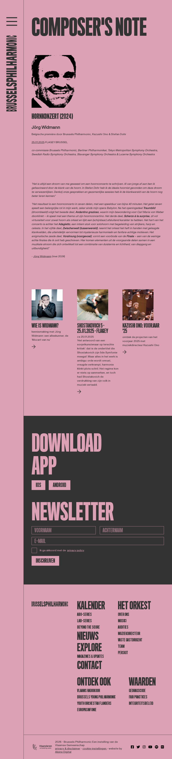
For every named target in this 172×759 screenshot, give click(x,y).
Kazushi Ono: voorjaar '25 (140, 328)
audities (123, 627)
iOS (38, 485)
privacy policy (75, 550)
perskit (123, 652)
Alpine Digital (63, 752)
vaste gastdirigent (130, 640)
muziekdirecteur (129, 633)
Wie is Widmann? (45, 325)
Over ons (123, 614)
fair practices (138, 697)
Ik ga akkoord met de (62, 550)
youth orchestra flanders (94, 703)
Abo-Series (84, 614)
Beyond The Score (88, 627)
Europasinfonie (86, 709)
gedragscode (137, 690)
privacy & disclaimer (67, 748)
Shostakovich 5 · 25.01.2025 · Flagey (92, 328)
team (121, 646)
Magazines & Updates (90, 656)
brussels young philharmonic (96, 697)
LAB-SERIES (84, 620)
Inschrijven (45, 560)
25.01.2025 (38, 142)
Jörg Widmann (42, 256)
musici (122, 620)
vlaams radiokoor (88, 690)
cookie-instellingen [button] (94, 748)
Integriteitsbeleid (141, 703)
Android (59, 485)
